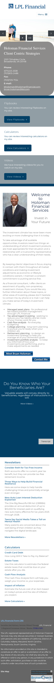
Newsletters (12, 462)
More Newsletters (15, 537)
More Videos (27, 404)
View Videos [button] (14, 176)
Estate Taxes (11, 560)
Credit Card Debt (14, 552)
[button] (42, 14)
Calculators (12, 547)
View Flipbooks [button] (16, 119)
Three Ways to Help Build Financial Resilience (23, 482)
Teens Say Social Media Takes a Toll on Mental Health (25, 520)
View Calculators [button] (16, 148)
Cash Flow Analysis (15, 574)
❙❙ (30, 38)
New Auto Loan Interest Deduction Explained (23, 498)
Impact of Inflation (15, 585)
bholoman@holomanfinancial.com (22, 87)
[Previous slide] (3, 33)
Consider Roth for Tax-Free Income (23, 467)
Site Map (5, 671)
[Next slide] (51, 33)
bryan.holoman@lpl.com (17, 89)
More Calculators (15, 601)
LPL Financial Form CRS (12, 620)
